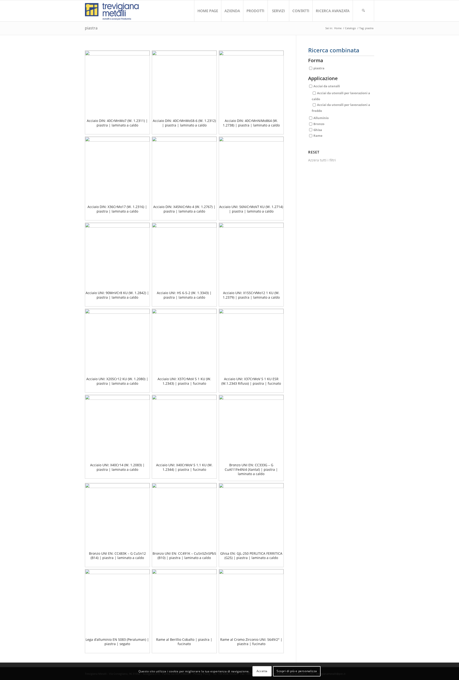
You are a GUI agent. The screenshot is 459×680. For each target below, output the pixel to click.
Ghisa (317, 129)
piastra (318, 68)
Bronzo (318, 123)
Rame (317, 135)
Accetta (262, 671)
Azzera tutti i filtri (322, 160)
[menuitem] (207, 10)
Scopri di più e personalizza (297, 671)
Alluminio (321, 118)
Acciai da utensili (326, 86)
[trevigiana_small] (116, 10)
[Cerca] (363, 10)
